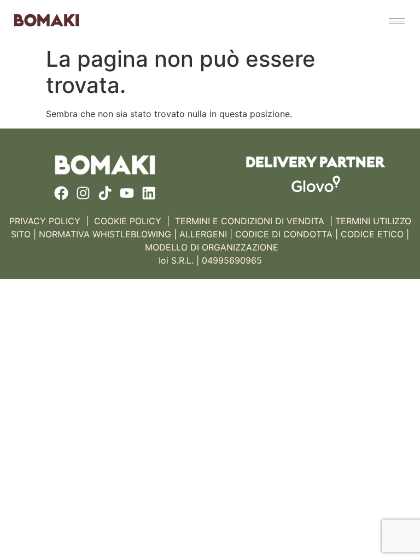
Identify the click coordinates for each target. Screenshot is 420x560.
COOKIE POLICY (127, 220)
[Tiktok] (105, 193)
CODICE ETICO (372, 234)
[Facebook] (61, 193)
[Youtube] (127, 193)
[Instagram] (83, 193)
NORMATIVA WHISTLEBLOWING (105, 234)
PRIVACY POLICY (44, 220)
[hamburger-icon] (396, 21)
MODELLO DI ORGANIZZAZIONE (211, 247)
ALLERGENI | (205, 234)
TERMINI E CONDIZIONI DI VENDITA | (253, 220)
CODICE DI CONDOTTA (283, 234)
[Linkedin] (149, 193)
